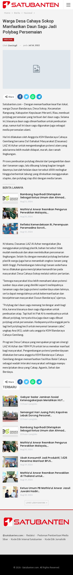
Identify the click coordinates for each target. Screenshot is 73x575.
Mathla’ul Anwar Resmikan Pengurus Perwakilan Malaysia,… (43, 211)
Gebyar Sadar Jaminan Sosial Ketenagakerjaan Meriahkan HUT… (42, 398)
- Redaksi (29, 535)
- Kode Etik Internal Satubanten (25, 539)
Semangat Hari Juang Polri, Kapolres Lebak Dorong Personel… (44, 413)
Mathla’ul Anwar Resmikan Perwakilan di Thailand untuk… (44, 474)
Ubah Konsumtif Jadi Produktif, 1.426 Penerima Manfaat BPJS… (43, 459)
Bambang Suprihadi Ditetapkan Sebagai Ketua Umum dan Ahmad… (43, 195)
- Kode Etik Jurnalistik (54, 539)
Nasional (8, 40)
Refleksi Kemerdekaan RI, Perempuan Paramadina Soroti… (44, 226)
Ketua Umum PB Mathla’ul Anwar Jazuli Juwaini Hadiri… (45, 489)
